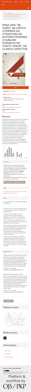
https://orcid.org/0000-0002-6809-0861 (11, 107)
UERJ (21, 1)
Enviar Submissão (8, 301)
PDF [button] (16, 87)
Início (4, 13)
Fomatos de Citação (9, 182)
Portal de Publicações (6, 1)
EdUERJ (16, 1)
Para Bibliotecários (9, 357)
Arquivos (10, 13)
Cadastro (27, 1)
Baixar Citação (20, 182)
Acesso (3, 4)
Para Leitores (8, 350)
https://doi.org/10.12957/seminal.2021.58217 (16, 94)
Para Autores (8, 353)
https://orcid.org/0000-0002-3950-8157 (11, 112)
